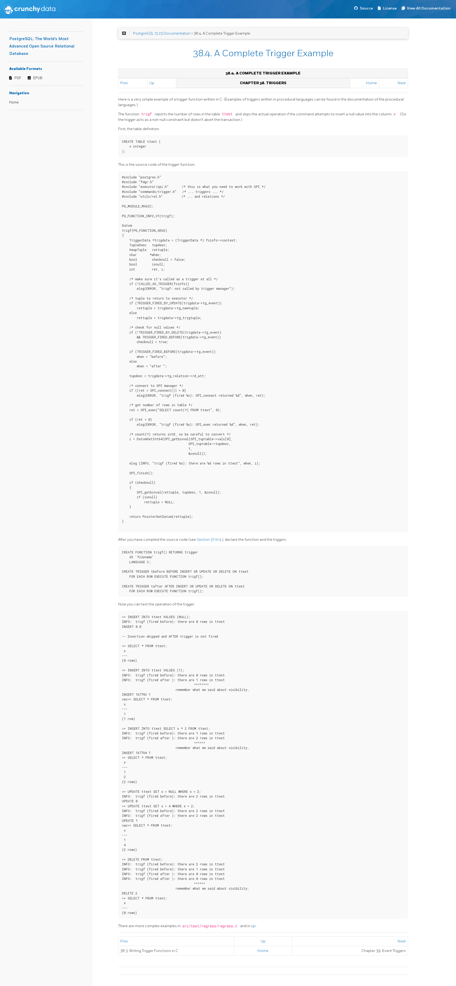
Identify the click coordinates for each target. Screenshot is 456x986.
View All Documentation (428, 8)
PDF (18, 78)
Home (14, 102)
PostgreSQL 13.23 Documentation (162, 33)
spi (253, 926)
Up (151, 83)
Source (366, 8)
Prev (124, 83)
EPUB (37, 78)
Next (402, 83)
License (390, 8)
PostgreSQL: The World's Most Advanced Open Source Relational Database (41, 46)
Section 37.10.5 (209, 539)
